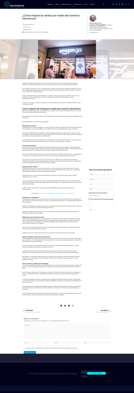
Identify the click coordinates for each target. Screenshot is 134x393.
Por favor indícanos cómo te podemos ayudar (101, 199)
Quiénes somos (78, 4)
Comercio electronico (29, 32)
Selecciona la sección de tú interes (98, 193)
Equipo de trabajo (66, 4)
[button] (103, 4)
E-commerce (37, 32)
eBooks (57, 4)
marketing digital (44, 32)
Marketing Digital (27, 29)
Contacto (92, 4)
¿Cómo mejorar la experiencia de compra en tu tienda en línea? (56, 193)
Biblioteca (50, 4)
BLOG (86, 4)
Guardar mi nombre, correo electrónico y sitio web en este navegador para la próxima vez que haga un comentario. (51, 348)
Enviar (91, 209)
